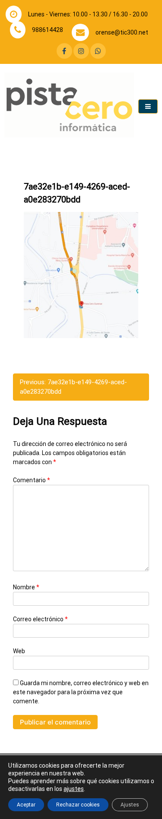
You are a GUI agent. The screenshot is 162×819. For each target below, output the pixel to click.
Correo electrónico (40, 619)
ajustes (74, 788)
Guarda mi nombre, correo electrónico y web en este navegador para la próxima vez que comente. (81, 692)
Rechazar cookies (78, 805)
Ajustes (130, 805)
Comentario (31, 480)
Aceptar (26, 805)
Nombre (26, 587)
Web (19, 651)
